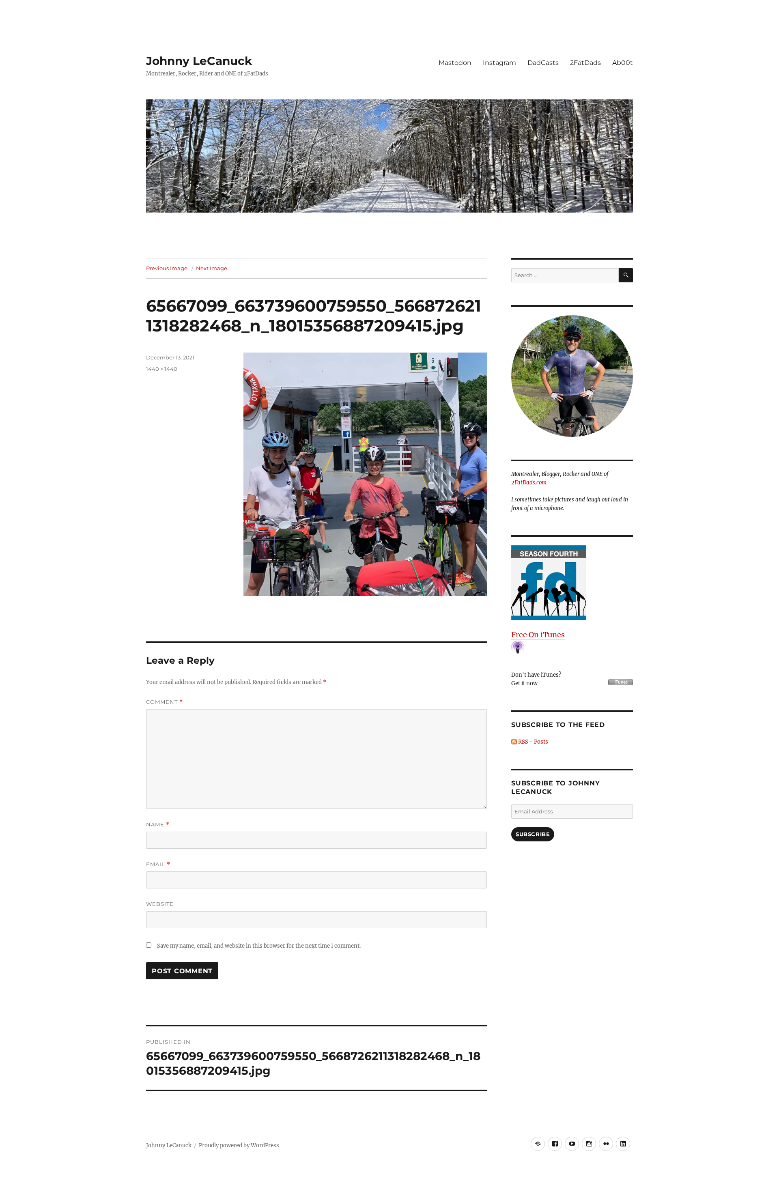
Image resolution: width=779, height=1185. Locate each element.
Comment (164, 702)
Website (160, 904)
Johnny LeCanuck (199, 61)
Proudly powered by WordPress (239, 1145)
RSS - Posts (532, 741)
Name (158, 824)
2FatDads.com (529, 482)
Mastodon (455, 63)
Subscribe (533, 834)
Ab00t (622, 63)
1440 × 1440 (161, 369)
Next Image (211, 268)
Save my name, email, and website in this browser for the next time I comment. (259, 945)
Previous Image (166, 268)
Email (158, 864)
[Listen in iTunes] (572, 582)
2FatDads (585, 63)
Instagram (499, 63)
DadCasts (543, 63)
